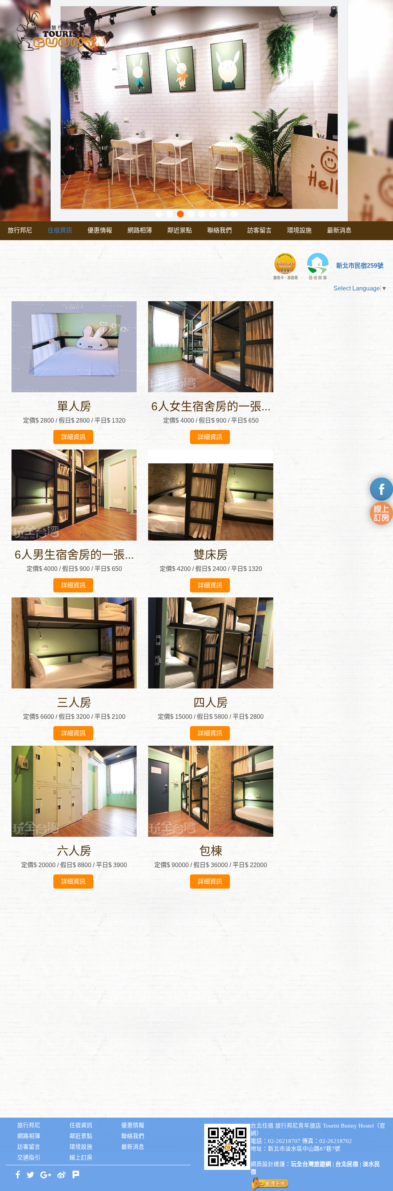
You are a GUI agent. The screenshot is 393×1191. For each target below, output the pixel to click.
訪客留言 (259, 230)
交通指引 (28, 1158)
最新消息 (339, 230)
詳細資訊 (73, 437)
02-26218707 (284, 1141)
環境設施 (299, 230)
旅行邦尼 (20, 230)
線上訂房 (80, 1158)
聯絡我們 (219, 230)
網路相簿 (139, 230)
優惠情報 (100, 230)
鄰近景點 (179, 230)
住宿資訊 (60, 230)
